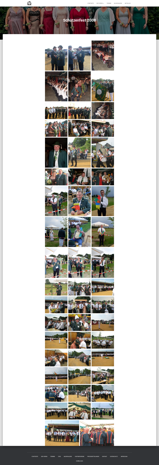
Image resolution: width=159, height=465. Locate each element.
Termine (109, 3)
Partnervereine (79, 456)
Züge (59, 456)
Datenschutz (114, 456)
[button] (103, 3)
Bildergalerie (118, 3)
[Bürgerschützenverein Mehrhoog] (29, 3)
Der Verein (100, 3)
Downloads (79, 461)
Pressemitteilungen (93, 456)
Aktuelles (128, 3)
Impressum (124, 456)
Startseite (91, 3)
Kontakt (104, 456)
